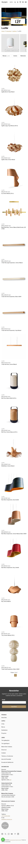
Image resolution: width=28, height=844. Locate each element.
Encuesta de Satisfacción (7, 762)
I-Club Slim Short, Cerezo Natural (9, 364)
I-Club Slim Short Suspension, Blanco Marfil (11, 296)
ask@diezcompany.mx (6, 819)
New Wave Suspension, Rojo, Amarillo (10, 567)
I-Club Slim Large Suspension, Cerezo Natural (12, 262)
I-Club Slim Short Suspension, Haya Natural (11, 330)
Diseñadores (4, 730)
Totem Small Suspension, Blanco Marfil (10, 669)
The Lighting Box (5, 740)
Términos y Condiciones (7, 756)
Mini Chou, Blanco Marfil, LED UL (8, 398)
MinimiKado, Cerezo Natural (7, 465)
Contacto (3, 753)
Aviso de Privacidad (6, 759)
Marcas (3, 727)
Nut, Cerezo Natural (6, 601)
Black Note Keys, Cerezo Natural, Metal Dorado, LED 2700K (13, 228)
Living (2, 723)
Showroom (4, 749)
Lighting (14, 31)
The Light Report (5, 743)
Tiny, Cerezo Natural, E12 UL (8, 635)
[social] (2, 834)
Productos (8, 31)
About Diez (4, 717)
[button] (20, 2)
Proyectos (3, 733)
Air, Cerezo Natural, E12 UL (7, 193)
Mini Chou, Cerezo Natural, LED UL (9, 432)
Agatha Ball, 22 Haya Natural (7, 91)
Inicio (2, 31)
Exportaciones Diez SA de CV (15, 840)
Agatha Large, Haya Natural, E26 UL (9, 125)
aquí (10, 779)
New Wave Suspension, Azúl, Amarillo (10, 499)
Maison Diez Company (6, 746)
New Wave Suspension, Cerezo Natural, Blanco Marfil (13, 533)
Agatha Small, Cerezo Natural (8, 159)
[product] (14, 74)
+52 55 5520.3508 (5, 816)
